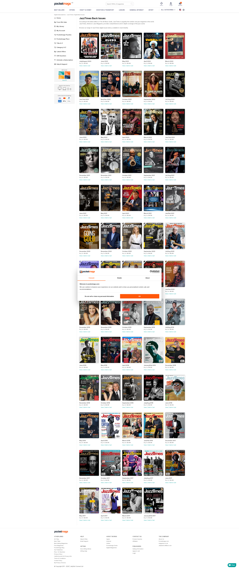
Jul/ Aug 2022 (169, 99)
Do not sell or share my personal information (99, 296)
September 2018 (127, 403)
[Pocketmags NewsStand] (63, 4)
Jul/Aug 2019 (169, 327)
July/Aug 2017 (148, 478)
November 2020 (106, 251)
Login (134, 553)
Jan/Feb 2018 (148, 440)
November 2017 (84, 478)
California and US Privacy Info (63, 556)
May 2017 (82, 516)
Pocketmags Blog (59, 547)
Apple (108, 539)
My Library (60, 26)
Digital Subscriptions (59, 14)
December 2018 (170, 365)
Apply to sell (136, 551)
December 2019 (84, 327)
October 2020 (127, 251)
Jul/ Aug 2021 (169, 175)
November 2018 (84, 403)
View (80, 65)
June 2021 (82, 213)
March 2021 (148, 213)
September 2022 (149, 99)
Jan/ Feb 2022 (170, 137)
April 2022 (125, 137)
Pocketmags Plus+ (63, 39)
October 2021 (126, 175)
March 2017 (126, 516)
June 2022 (82, 137)
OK (140, 296)
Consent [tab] (91, 278)
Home (59, 18)
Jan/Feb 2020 (169, 289)
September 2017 (127, 478)
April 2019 (125, 365)
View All (64, 80)
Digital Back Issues (79, 14)
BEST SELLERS (59, 10)
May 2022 (104, 137)
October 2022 (127, 99)
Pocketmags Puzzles (64, 35)
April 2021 (125, 213)
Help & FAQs (83, 539)
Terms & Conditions (60, 558)
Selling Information (138, 549)
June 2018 (168, 403)
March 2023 (169, 61)
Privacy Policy (58, 554)
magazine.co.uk (163, 543)
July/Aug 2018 (148, 403)
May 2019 (104, 365)
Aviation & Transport (105, 10)
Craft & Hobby (85, 10)
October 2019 (126, 327)
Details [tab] (119, 278)
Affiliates (135, 541)
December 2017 (170, 440)
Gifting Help (83, 551)
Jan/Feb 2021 (169, 213)
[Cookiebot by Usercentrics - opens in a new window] (151, 271)
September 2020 (149, 251)
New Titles (57, 541)
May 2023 (125, 61)
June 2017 (168, 478)
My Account (61, 30)
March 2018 (126, 440)
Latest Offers (61, 51)
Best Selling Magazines (61, 543)
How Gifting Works (85, 549)
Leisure (122, 10)
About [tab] (147, 278)
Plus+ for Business (59, 552)
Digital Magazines (111, 547)
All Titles (56, 539)
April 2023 (147, 61)
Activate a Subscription (65, 60)
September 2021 (149, 175)
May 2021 (104, 213)
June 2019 (82, 365)
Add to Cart (86, 65)
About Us (161, 539)
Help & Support (62, 64)
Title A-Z (60, 43)
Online (108, 543)
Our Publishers (58, 550)
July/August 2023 (85, 61)
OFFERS (72, 10)
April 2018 (104, 440)
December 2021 (84, 175)
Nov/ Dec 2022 (106, 99)
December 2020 (84, 251)
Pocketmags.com (164, 541)
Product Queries (137, 539)
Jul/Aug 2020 (169, 251)
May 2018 (82, 440)
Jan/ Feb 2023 (84, 99)
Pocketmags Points (112, 545)
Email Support (84, 541)
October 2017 (105, 478)
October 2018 (105, 403)
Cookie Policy (58, 560)
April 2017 (104, 516)
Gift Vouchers (61, 56)
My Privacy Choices (60, 562)
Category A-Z (61, 47)
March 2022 (148, 137)
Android (108, 541)
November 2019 (106, 327)
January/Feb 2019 (150, 365)
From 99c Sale (62, 22)
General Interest (137, 10)
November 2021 (106, 175)
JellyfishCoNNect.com (165, 545)
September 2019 (149, 327)
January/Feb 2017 (150, 516)
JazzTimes (70, 14)
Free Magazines (58, 545)
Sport (151, 10)
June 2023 (104, 61)
